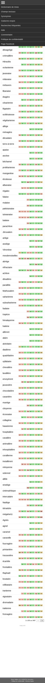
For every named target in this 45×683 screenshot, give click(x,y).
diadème (7, 349)
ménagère (7, 132)
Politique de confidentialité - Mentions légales (23, 681)
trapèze (6, 314)
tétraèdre (7, 508)
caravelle (7, 538)
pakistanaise (8, 208)
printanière (7, 549)
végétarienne (9, 120)
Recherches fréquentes (11, 25)
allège (5, 126)
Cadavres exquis (8, 21)
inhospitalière (9, 449)
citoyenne (7, 408)
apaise (6, 150)
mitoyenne (7, 467)
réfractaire (7, 267)
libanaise (7, 91)
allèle (5, 479)
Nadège (6, 502)
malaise (6, 203)
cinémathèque (9, 491)
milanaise (7, 79)
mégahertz (8, 514)
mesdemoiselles (10, 255)
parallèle (6, 285)
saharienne (8, 297)
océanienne (8, 67)
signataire (7, 596)
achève (6, 273)
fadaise (6, 308)
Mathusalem (8, 291)
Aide (3, 30)
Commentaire (6, 35)
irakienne (7, 608)
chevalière (7, 367)
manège (6, 402)
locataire (6, 579)
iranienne (7, 590)
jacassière (7, 385)
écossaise (7, 414)
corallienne (8, 455)
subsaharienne (9, 302)
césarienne (8, 103)
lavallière (7, 373)
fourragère (7, 543)
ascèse (6, 156)
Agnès (5, 520)
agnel (5, 526)
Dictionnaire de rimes (10, 7)
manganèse (8, 173)
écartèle (6, 561)
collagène (7, 420)
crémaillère (8, 56)
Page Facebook (7, 44)
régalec (6, 191)
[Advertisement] (22, 650)
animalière (7, 444)
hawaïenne (8, 426)
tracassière (8, 555)
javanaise (7, 73)
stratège (6, 485)
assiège (6, 244)
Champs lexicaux (8, 12)
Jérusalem (7, 232)
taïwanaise (8, 214)
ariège (5, 238)
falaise (6, 197)
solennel (6, 473)
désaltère (7, 279)
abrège (6, 261)
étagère (6, 97)
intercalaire (8, 496)
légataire (7, 108)
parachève (7, 226)
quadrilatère (8, 355)
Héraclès (7, 61)
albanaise (7, 185)
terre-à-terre (8, 144)
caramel (6, 532)
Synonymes (6, 16)
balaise (6, 220)
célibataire (7, 585)
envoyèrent (8, 379)
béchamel (7, 161)
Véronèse (7, 250)
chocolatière (8, 391)
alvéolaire (7, 344)
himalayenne (8, 320)
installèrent (8, 461)
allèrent (6, 332)
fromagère (7, 614)
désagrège (7, 50)
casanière (7, 397)
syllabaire (7, 361)
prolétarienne (9, 167)
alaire (5, 338)
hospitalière (8, 432)
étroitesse (7, 179)
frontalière (7, 567)
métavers (7, 85)
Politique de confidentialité (12, 39)
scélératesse (8, 114)
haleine (6, 326)
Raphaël (6, 573)
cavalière (7, 438)
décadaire (7, 138)
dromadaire (8, 602)
